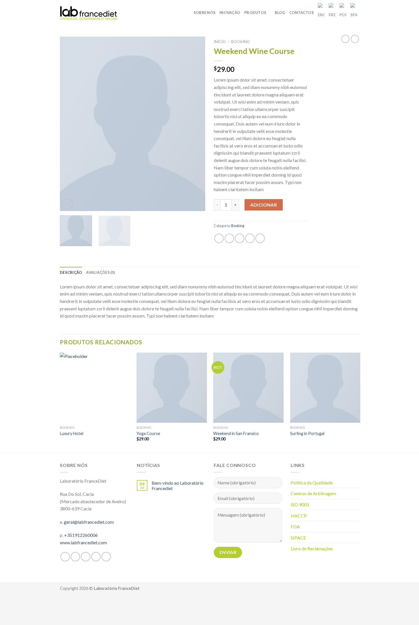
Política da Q (303, 482)
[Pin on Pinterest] (250, 238)
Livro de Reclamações (312, 548)
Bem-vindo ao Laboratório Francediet (178, 485)
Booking (240, 41)
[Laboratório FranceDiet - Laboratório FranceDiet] (89, 12)
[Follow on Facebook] (65, 556)
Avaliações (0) (100, 272)
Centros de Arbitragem (313, 493)
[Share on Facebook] (219, 238)
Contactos (301, 12)
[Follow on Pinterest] (106, 556)
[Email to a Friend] (239, 238)
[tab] (71, 272)
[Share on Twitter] (229, 238)
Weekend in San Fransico (236, 433)
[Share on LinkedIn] (260, 238)
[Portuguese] (342, 12)
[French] (332, 12)
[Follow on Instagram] (75, 556)
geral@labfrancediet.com (89, 522)
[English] (321, 12)
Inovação (229, 12)
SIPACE (298, 537)
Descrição (71, 272)
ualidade (324, 482)
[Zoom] (67, 204)
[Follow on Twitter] (85, 556)
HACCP (299, 515)
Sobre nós (204, 12)
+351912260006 (81, 535)
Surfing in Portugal (307, 433)
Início (220, 41)
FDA (295, 526)
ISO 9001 (300, 504)
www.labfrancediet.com (83, 542)
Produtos (255, 12)
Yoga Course (148, 433)
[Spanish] (353, 12)
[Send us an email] (96, 556)
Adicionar (263, 204)
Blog (280, 12)
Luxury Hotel (71, 433)
